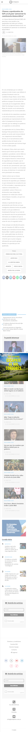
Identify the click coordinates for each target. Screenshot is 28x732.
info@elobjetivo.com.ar (14, 719)
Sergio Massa (18, 266)
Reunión (8, 266)
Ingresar (14, 652)
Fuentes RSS (14, 644)
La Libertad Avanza (14, 262)
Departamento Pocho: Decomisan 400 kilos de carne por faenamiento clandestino (12, 319)
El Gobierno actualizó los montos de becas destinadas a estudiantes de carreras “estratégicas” (11, 562)
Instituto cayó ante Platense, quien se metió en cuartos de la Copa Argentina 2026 (11, 549)
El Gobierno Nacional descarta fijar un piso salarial (13, 324)
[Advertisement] (14, 73)
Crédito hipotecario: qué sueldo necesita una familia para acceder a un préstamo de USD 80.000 (11, 577)
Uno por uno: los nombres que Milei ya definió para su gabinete (14, 447)
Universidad (8, 557)
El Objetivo (9, 32)
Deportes (8, 544)
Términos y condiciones (14, 641)
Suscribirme (14, 615)
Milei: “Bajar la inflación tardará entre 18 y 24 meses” (13, 418)
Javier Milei (14, 258)
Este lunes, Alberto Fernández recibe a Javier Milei (14, 504)
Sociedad (7, 571)
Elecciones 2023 (7, 9)
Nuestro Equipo (14, 647)
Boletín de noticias (15, 603)
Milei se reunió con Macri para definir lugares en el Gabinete (13, 390)
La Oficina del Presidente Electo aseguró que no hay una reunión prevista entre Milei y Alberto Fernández (13, 360)
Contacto (14, 650)
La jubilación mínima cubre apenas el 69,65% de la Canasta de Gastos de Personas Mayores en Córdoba (12, 592)
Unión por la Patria (14, 270)
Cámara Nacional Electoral (14, 254)
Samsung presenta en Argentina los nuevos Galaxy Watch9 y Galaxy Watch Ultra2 (13, 329)
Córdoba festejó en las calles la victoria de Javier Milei (13, 476)
